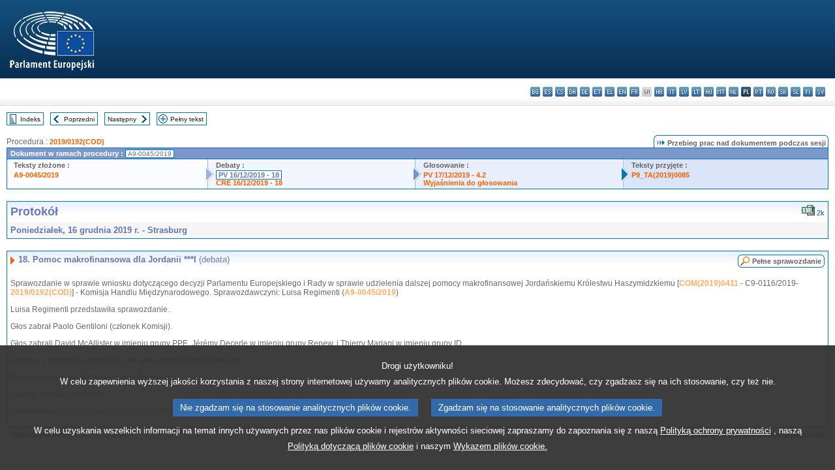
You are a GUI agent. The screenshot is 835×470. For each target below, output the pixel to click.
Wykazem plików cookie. (500, 446)
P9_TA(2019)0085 (660, 175)
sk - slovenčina (783, 92)
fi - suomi (808, 92)
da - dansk (572, 92)
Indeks (30, 119)
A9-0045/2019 (36, 175)
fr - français (634, 92)
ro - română (771, 92)
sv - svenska (820, 92)
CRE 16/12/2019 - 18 (249, 183)
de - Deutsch (585, 92)
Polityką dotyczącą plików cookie (351, 446)
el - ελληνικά (610, 92)
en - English (622, 92)
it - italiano (671, 92)
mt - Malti (721, 92)
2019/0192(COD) (77, 142)
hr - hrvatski (659, 92)
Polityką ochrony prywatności (715, 430)
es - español (548, 92)
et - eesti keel (597, 92)
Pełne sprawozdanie (786, 261)
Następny (122, 119)
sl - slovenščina (795, 92)
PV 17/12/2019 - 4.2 (454, 175)
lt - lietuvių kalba (696, 92)
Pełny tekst (187, 119)
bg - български (535, 92)
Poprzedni (79, 119)
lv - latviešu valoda (684, 92)
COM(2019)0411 (708, 283)
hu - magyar (709, 92)
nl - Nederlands (733, 92)
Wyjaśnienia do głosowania (470, 183)
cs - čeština (560, 92)
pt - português (758, 92)
